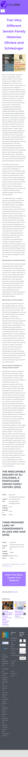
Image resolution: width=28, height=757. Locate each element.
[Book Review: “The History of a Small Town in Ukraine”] (20, 602)
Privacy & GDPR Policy (13, 663)
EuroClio (15, 592)
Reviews (17, 564)
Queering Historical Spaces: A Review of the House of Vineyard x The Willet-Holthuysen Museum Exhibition (7, 618)
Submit (23, 658)
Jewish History (9, 566)
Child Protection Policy (14, 674)
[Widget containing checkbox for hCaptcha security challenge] (22, 651)
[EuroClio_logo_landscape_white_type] (10, 1)
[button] (3, 614)
